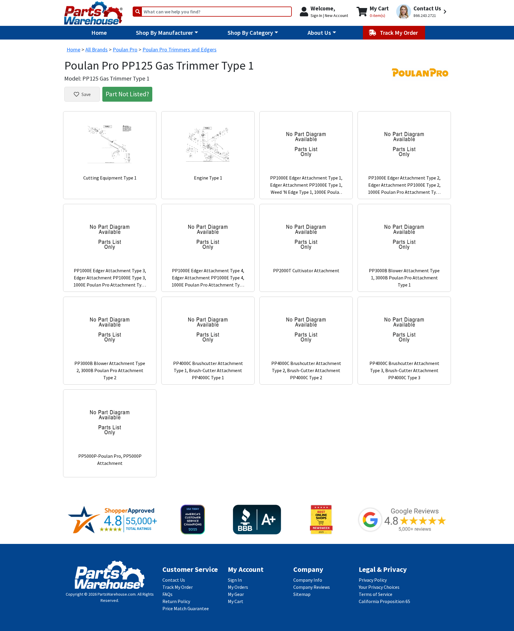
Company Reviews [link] (311, 587)
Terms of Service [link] (375, 594)
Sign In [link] (235, 580)
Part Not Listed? (127, 94)
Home (99, 32)
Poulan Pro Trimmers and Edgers (179, 49)
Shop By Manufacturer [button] (164, 32)
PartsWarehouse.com (117, 594)
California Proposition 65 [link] (384, 601)
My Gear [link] (236, 594)
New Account (336, 15)
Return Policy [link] (176, 601)
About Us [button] (319, 32)
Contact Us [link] (173, 580)
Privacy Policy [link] (373, 580)
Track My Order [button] (399, 32)
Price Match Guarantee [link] (185, 608)
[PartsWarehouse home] (93, 11)
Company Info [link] (307, 580)
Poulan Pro (125, 49)
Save (86, 94)
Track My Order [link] (177, 587)
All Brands (96, 49)
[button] (422, 12)
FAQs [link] (167, 594)
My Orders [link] (238, 587)
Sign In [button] (316, 15)
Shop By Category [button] (250, 32)
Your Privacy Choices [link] (379, 587)
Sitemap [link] (302, 594)
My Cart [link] (235, 601)
